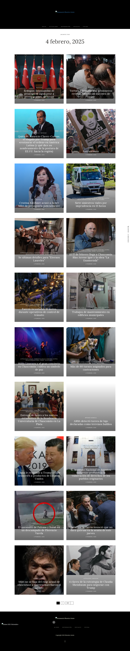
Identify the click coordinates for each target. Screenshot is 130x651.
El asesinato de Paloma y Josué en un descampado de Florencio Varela (39, 530)
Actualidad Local (78, 198)
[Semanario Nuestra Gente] (65, 12)
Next (68, 603)
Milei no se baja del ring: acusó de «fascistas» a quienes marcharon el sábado (39, 584)
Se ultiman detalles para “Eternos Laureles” (39, 259)
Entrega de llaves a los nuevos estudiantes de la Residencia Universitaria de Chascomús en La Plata (39, 420)
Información (65, 26)
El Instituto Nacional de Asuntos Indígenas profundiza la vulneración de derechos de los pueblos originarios (91, 474)
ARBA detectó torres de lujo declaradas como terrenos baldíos (91, 423)
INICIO (44, 26)
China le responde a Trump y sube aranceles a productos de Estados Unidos (39, 475)
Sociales (76, 26)
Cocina (85, 26)
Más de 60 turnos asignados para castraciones (90, 368)
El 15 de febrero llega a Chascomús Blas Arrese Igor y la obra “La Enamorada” (90, 257)
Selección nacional (84, 199)
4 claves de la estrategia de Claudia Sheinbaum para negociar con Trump (91, 584)
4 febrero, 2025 (39, 100)
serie (94, 199)
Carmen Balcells (91, 198)
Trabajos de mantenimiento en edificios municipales (91, 313)
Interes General (91, 417)
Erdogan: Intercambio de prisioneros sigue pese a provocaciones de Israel (39, 93)
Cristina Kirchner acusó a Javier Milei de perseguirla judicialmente (39, 204)
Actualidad (53, 26)
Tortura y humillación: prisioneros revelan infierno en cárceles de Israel (91, 93)
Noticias (39, 87)
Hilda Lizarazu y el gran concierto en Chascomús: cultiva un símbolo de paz (39, 366)
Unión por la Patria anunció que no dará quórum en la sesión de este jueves (90, 530)
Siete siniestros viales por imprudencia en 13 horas (91, 204)
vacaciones (100, 199)
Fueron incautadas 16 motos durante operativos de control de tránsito (39, 312)
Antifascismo (91, 151)
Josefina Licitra (103, 198)
